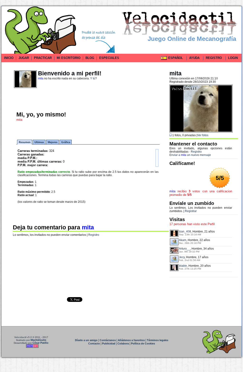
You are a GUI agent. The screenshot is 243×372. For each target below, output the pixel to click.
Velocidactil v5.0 (23, 337)
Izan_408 (185, 231)
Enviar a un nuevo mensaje (190, 155)
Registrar (191, 211)
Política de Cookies (143, 343)
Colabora (123, 343)
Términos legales (157, 340)
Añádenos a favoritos (131, 340)
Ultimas (39, 142)
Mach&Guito (38, 339)
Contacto (94, 343)
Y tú (92, 78)
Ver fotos (202, 135)
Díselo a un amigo (86, 340)
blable (183, 265)
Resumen (25, 142)
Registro (93, 235)
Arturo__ (184, 248)
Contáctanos (108, 340)
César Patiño (40, 342)
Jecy (182, 257)
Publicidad (108, 343)
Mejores (52, 142)
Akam (182, 240)
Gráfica (65, 142)
